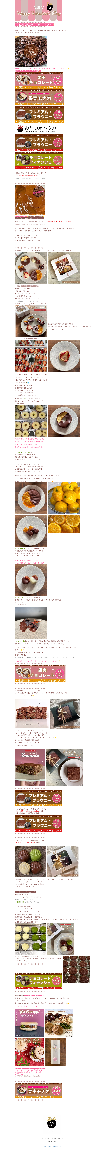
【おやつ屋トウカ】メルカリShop (25, 842)
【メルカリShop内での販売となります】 (27, 175)
